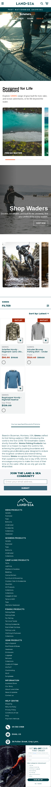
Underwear (9, 525)
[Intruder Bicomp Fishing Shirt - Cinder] (38, 331)
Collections (9, 531)
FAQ (7, 716)
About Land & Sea (12, 689)
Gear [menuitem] (30, 18)
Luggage (8, 655)
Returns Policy (10, 707)
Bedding (8, 572)
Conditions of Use (11, 713)
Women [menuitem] (20, 18)
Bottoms (8, 522)
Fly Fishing (9, 618)
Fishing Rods (10, 615)
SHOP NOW (41, 223)
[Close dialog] (49, 747)
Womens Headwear (12, 605)
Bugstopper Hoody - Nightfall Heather (12, 398)
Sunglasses (9, 676)
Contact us (9, 695)
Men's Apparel (10, 643)
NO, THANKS (38, 783)
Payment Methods (12, 719)
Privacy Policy (10, 710)
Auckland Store (11, 683)
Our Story (9, 686)
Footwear (8, 516)
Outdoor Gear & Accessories (15, 581)
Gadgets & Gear (11, 596)
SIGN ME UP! (38, 780)
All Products (9, 587)
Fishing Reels (10, 612)
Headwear (9, 534)
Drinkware (9, 652)
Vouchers (8, 584)
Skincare (8, 658)
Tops (7, 519)
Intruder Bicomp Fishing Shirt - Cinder (37, 350)
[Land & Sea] (25, 3)
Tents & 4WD (10, 599)
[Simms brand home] (25, 14)
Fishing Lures (10, 630)
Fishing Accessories (12, 624)
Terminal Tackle (11, 621)
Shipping (8, 704)
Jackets (8, 513)
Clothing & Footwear (13, 633)
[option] (3, 362)
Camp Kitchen (10, 575)
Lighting (8, 566)
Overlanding (10, 670)
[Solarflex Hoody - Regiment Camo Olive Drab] (12, 331)
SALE (7, 673)
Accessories (9, 528)
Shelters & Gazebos (12, 569)
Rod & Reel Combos (12, 627)
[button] (6, 4)
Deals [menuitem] (39, 18)
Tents (7, 563)
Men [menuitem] (10, 18)
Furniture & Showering (13, 578)
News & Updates (11, 692)
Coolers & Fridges (11, 664)
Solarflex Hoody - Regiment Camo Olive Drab (12, 351)
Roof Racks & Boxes (12, 646)
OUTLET (8, 667)
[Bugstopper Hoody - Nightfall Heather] (12, 379)
